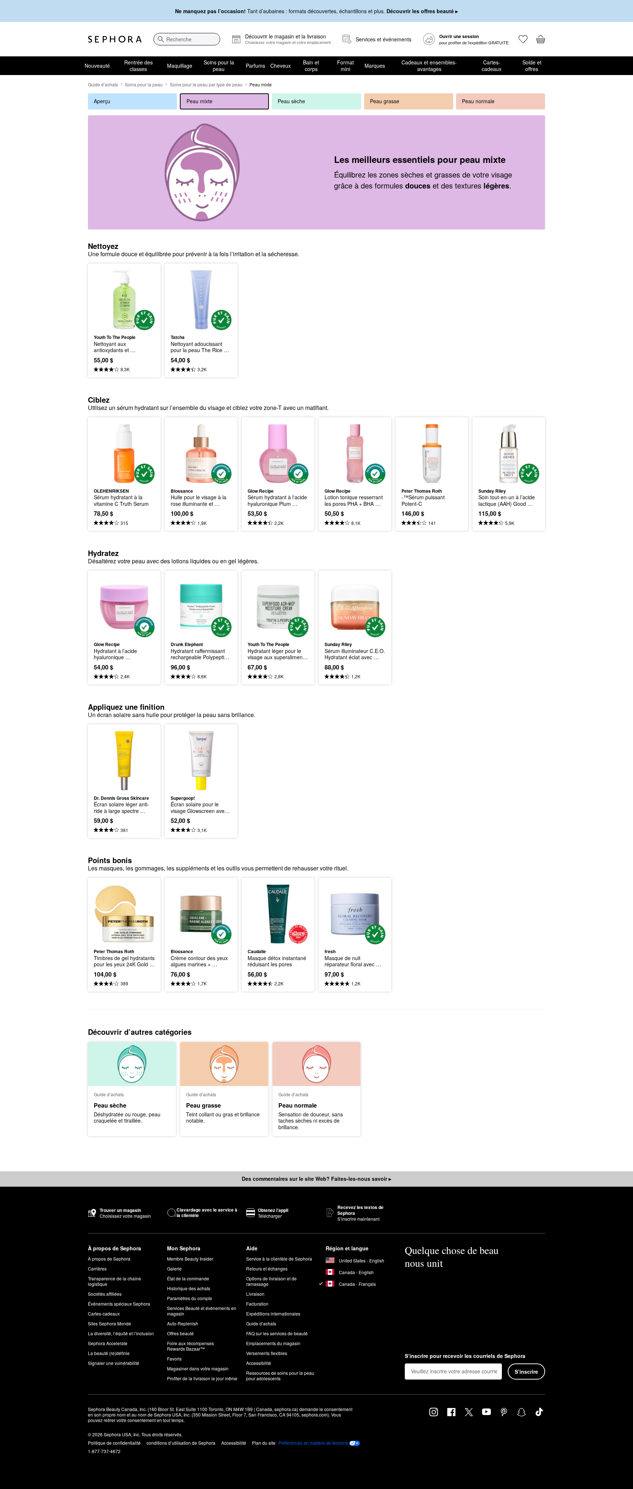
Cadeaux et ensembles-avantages (429, 65)
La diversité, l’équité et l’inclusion (121, 1333)
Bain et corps (311, 65)
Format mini (345, 65)
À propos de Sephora (109, 1258)
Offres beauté (180, 1333)
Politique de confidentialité (114, 1443)
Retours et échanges (267, 1268)
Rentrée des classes (138, 65)
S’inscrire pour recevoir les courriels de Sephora (465, 1356)
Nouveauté (97, 65)
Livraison (255, 1294)
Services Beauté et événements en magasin (201, 1311)
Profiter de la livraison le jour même (202, 1378)
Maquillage (179, 65)
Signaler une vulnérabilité (113, 1363)
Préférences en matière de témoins (313, 1443)
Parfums (255, 65)
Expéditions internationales (273, 1313)
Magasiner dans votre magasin (198, 1368)
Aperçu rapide (124, 325)
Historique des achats (188, 1288)
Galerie (174, 1268)
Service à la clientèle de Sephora (279, 1258)
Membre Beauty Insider (190, 1258)
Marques (374, 65)
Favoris (174, 1358)
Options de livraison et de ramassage (271, 1281)
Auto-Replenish (182, 1323)
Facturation (257, 1303)
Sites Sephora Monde (109, 1323)
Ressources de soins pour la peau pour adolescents (280, 1375)
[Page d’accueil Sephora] (115, 39)
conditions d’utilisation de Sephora (181, 1443)
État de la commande (188, 1278)
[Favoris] (523, 39)
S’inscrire (526, 1371)
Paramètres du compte (189, 1298)
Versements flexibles (266, 1353)
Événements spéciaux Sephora (119, 1303)
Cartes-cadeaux (491, 65)
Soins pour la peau (219, 65)
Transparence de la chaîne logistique (114, 1281)
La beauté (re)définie (109, 1353)
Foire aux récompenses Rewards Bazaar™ (190, 1346)
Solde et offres (531, 65)
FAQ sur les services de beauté (277, 1333)
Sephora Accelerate (107, 1343)
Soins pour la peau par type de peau (206, 84)
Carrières (97, 1268)
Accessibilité (258, 1363)
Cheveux (280, 65)
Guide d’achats (103, 84)
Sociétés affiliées (105, 1294)
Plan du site (263, 1443)
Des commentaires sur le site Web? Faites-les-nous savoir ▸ (316, 1178)
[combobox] (186, 39)
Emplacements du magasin (273, 1343)
